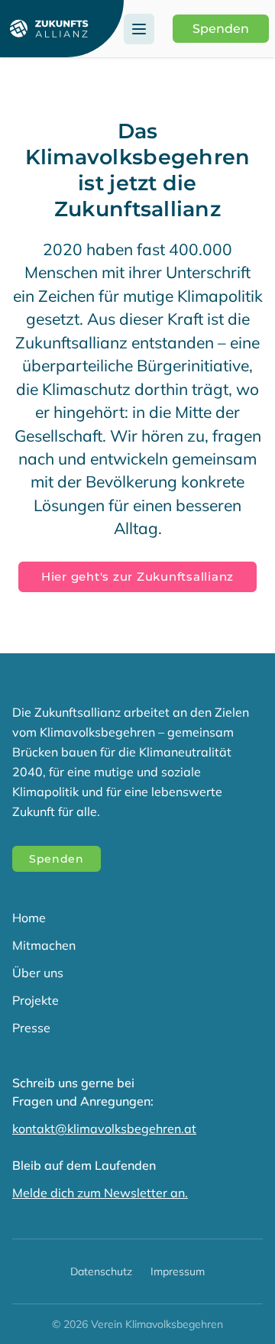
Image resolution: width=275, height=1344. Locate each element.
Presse (31, 1027)
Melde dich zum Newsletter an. (100, 1192)
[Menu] (139, 29)
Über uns (37, 972)
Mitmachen (44, 945)
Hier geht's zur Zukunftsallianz (137, 576)
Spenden (220, 28)
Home (29, 917)
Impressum (177, 1271)
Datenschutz (101, 1271)
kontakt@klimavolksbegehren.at (104, 1128)
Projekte (35, 1000)
